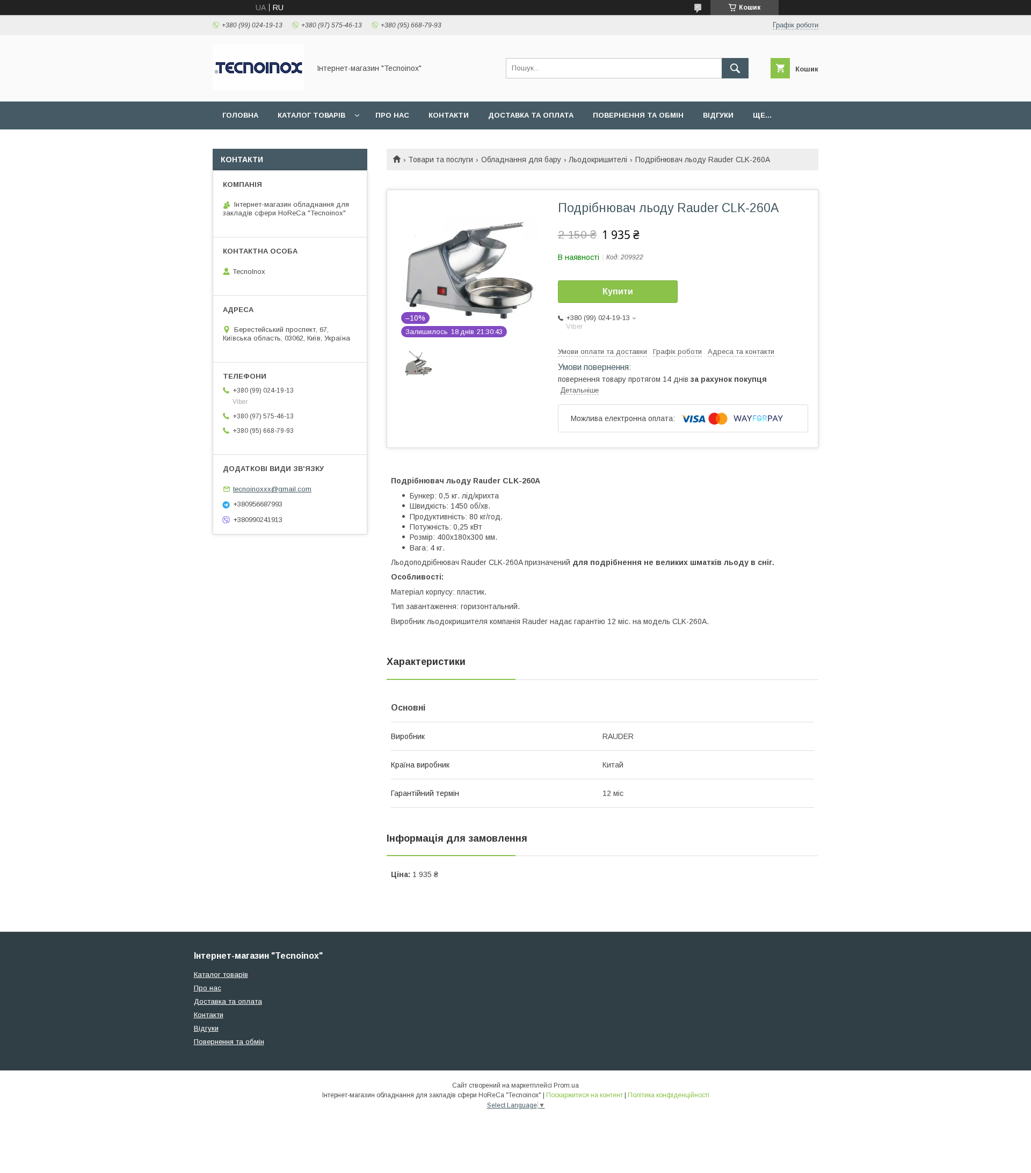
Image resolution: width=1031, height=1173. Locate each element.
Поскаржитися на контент (584, 1095)
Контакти (449, 115)
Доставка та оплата (530, 115)
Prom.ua (566, 1085)
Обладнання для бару (521, 159)
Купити (617, 291)
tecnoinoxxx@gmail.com (272, 489)
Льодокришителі (598, 159)
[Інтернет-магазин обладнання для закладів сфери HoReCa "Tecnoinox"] (258, 87)
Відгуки (718, 115)
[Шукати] (735, 68)
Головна (240, 115)
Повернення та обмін (638, 115)
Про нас (392, 115)
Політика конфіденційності (668, 1095)
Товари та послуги (440, 159)
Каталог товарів (311, 115)
